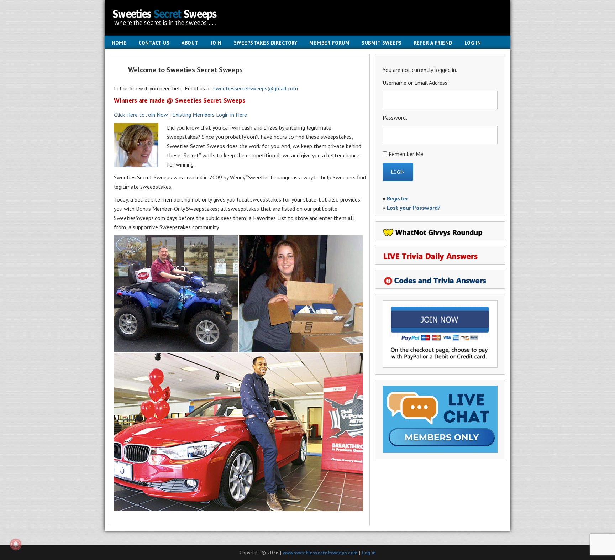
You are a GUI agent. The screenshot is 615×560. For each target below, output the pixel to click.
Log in (369, 552)
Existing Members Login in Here (209, 114)
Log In (472, 43)
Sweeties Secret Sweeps (307, 17)
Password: (395, 117)
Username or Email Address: (416, 82)
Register (397, 198)
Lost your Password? (414, 207)
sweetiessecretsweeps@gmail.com (255, 88)
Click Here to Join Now (141, 114)
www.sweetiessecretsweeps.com (320, 552)
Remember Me (406, 153)
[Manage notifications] (15, 544)
